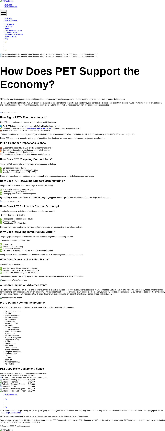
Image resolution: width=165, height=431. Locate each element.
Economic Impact (11, 32)
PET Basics (9, 24)
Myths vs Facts (10, 36)
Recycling (8, 26)
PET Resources (10, 395)
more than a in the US (40, 128)
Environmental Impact (13, 30)
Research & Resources (13, 34)
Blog (6, 38)
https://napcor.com (13, 413)
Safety (7, 28)
